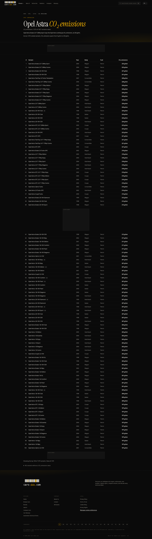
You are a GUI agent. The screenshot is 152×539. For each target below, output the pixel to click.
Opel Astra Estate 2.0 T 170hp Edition (39, 85)
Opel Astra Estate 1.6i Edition (37, 372)
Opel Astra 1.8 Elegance (35, 346)
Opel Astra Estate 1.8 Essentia (37, 422)
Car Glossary (26, 513)
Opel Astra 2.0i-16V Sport (35, 310)
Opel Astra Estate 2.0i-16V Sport (37, 205)
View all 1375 (50, 461)
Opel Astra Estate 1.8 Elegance (37, 433)
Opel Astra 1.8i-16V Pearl (35, 281)
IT (78, 524)
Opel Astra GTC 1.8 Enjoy (35, 404)
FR (70, 524)
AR (127, 524)
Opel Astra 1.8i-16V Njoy (35, 260)
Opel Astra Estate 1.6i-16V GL (37, 357)
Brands (25, 504)
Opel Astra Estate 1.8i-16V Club (37, 325)
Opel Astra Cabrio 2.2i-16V (36, 256)
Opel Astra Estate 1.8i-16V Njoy (37, 238)
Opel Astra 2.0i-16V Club (35, 111)
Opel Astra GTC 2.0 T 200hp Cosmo (38, 129)
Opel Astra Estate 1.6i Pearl (36, 383)
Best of (28, 3)
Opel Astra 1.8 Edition (34, 332)
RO (63, 524)
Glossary (56, 3)
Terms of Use (83, 502)
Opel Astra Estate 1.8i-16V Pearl (37, 249)
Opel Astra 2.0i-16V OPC (35, 132)
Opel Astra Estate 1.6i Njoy (36, 368)
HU (104, 524)
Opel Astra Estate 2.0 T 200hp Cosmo (39, 67)
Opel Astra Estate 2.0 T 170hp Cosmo (39, 100)
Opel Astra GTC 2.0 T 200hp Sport (38, 125)
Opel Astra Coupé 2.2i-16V (36, 274)
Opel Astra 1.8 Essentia (35, 336)
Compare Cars (27, 510)
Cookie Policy (83, 504)
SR (82, 524)
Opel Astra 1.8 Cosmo (34, 350)
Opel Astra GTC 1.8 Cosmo (36, 415)
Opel (29, 13)
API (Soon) (56, 504)
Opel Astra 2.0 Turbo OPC (36, 190)
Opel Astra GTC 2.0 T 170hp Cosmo (38, 183)
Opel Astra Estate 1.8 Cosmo (36, 437)
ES (74, 524)
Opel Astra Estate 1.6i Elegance (37, 386)
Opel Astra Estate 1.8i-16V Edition (38, 241)
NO (108, 524)
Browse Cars (26, 502)
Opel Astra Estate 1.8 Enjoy (36, 426)
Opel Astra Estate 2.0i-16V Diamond (39, 197)
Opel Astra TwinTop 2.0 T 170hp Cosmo (40, 143)
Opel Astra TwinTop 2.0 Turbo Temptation (40, 78)
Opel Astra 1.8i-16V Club (35, 390)
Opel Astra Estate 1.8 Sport (36, 430)
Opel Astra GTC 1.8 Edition (36, 408)
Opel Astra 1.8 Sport (34, 343)
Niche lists (34, 3)
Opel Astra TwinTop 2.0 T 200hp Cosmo (40, 82)
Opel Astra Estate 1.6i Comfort (37, 379)
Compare (49, 3)
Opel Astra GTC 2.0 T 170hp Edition (38, 176)
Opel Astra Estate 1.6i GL (35, 375)
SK (100, 524)
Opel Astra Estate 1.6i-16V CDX (37, 365)
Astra (34, 13)
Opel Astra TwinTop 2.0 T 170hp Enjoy (39, 140)
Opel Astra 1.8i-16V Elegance (36, 292)
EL (115, 524)
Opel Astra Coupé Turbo (35, 194)
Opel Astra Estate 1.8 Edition (36, 419)
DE (67, 524)
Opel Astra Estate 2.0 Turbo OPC (38, 150)
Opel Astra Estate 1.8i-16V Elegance (38, 252)
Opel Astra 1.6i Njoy (34, 440)
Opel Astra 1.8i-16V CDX (35, 397)
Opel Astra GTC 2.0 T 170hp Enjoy (38, 172)
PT (89, 524)
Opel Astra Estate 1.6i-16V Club (37, 361)
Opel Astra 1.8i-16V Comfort (36, 278)
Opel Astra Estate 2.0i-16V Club (37, 71)
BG (119, 524)
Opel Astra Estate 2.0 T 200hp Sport (39, 64)
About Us (56, 499)
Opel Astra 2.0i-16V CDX (35, 118)
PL (93, 524)
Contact (56, 502)
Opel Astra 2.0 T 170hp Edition (37, 154)
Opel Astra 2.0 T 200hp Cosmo (37, 107)
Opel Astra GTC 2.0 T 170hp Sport (38, 179)
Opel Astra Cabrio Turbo (35, 187)
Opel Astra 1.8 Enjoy (34, 339)
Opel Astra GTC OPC (34, 136)
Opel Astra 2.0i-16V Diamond (37, 299)
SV (112, 524)
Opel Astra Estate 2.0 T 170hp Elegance (40, 96)
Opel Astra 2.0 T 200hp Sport (37, 103)
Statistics (42, 3)
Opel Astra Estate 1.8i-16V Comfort (38, 245)
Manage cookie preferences (88, 510)
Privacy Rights (84, 507)
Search (25, 507)
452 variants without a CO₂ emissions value (38, 465)
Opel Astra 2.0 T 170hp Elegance (38, 165)
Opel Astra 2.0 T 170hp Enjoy (36, 158)
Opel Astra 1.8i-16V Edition (36, 267)
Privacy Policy (83, 499)
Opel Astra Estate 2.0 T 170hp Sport (39, 92)
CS (97, 524)
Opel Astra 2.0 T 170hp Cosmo (37, 168)
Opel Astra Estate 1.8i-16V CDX (37, 328)
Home (24, 13)
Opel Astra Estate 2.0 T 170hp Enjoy (38, 89)
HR (85, 524)
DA (123, 524)
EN (59, 524)
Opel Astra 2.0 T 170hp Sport (37, 161)
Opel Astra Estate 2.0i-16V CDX (37, 74)
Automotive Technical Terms (30, 515)
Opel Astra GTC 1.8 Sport (35, 412)
